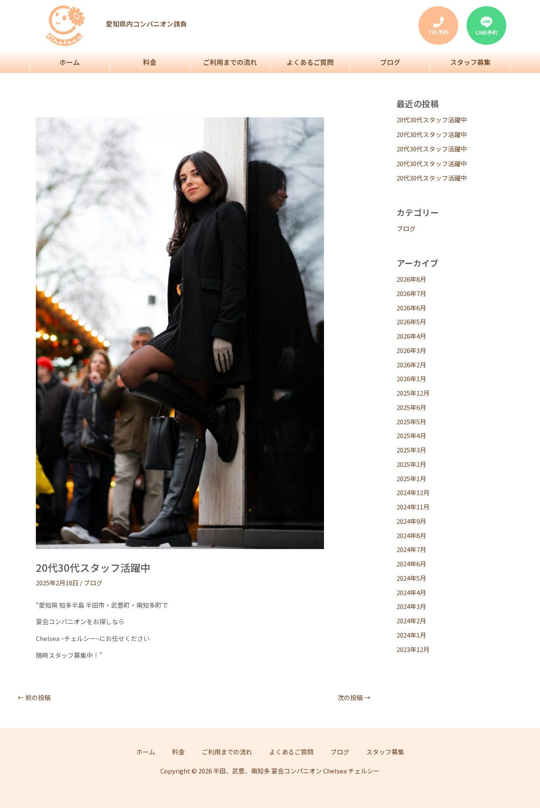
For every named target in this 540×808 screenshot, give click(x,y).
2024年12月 (413, 492)
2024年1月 (411, 634)
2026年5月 (411, 321)
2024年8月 (411, 535)
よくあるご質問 (310, 62)
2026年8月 (411, 279)
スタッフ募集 (470, 62)
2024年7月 (411, 549)
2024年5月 (411, 578)
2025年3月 (411, 449)
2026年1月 (411, 378)
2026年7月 (411, 293)
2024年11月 (413, 506)
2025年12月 (413, 392)
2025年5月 (411, 421)
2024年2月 (411, 620)
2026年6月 (411, 307)
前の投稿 (34, 697)
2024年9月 (411, 521)
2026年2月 (411, 364)
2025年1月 (411, 478)
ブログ (390, 62)
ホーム (69, 62)
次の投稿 (354, 697)
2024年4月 (411, 592)
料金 (150, 62)
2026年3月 (411, 350)
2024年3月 (411, 606)
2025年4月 (411, 435)
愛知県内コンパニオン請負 (146, 24)
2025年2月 (411, 464)
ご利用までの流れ (230, 62)
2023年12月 (413, 649)
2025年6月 (411, 407)
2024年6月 (411, 563)
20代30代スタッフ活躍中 (432, 119)
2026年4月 (411, 335)
